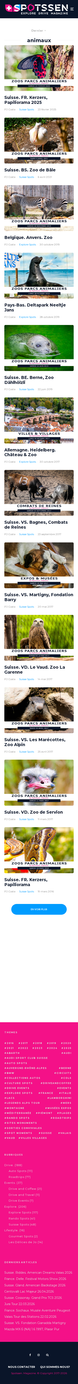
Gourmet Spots (21, 1236)
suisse (46, 1133)
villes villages (34, 1138)
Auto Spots (17, 1171)
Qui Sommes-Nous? (55, 1367)
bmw (11, 1073)
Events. (10, 1182)
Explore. (11, 1206)
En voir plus (39, 909)
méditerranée (19, 1113)
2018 (38, 1043)
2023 (39, 1048)
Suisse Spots (26, 109)
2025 (68, 1048)
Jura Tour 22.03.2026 (19, 1304)
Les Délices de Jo (23, 1242)
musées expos (59, 1108)
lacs (11, 1098)
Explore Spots (27, 244)
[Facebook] (30, 1354)
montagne (15, 1108)
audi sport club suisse (27, 1058)
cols (67, 1078)
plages (65, 1113)
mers (67, 1103)
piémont (45, 1113)
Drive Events (19, 1200)
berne (66, 1068)
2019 (52, 1043)
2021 (10, 1048)
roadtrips (62, 1118)
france (47, 1093)
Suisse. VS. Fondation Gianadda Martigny (35, 1323)
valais (66, 1133)
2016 (10, 1043)
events (65, 1088)
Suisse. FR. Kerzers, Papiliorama (25, 882)
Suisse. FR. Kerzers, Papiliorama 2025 (25, 100)
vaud (11, 1138)
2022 (24, 1048)
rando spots (18, 1118)
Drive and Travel (22, 1194)
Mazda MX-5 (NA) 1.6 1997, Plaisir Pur (31, 1329)
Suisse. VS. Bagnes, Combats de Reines (36, 525)
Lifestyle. (11, 1230)
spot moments (19, 1133)
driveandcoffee (57, 1083)
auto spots (17, 1063)
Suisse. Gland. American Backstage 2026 (34, 1285)
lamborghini (61, 1098)
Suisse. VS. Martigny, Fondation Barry (38, 597)
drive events (18, 1088)
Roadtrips (16, 1177)
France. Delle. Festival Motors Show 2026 (35, 1279)
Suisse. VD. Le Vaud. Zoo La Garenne (34, 670)
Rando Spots (19, 1218)
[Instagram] (38, 1354)
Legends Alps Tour (23, 1103)
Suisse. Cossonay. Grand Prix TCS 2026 (33, 1298)
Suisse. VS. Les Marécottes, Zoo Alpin (34, 742)
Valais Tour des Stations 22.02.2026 (30, 1317)
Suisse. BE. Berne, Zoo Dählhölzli (29, 380)
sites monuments (22, 1123)
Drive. (9, 1165)
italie (66, 1093)
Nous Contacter (21, 1367)
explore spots (20, 1093)
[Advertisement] (39, 977)
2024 (53, 1048)
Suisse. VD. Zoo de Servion (33, 812)
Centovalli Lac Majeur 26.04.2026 (29, 1291)
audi (68, 1053)
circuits (64, 1073)
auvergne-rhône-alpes (27, 1068)
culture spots (20, 1083)
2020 (67, 1043)
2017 (24, 1043)
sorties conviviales (24, 1128)
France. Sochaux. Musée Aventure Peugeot (37, 1310)
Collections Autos (24, 1078)
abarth (13, 1053)
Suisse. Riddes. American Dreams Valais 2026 (38, 1273)
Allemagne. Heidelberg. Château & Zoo (30, 452)
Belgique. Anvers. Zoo (28, 237)
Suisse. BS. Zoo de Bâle (30, 170)
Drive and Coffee (22, 1188)
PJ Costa (9, 109)
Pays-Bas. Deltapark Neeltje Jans (35, 308)
